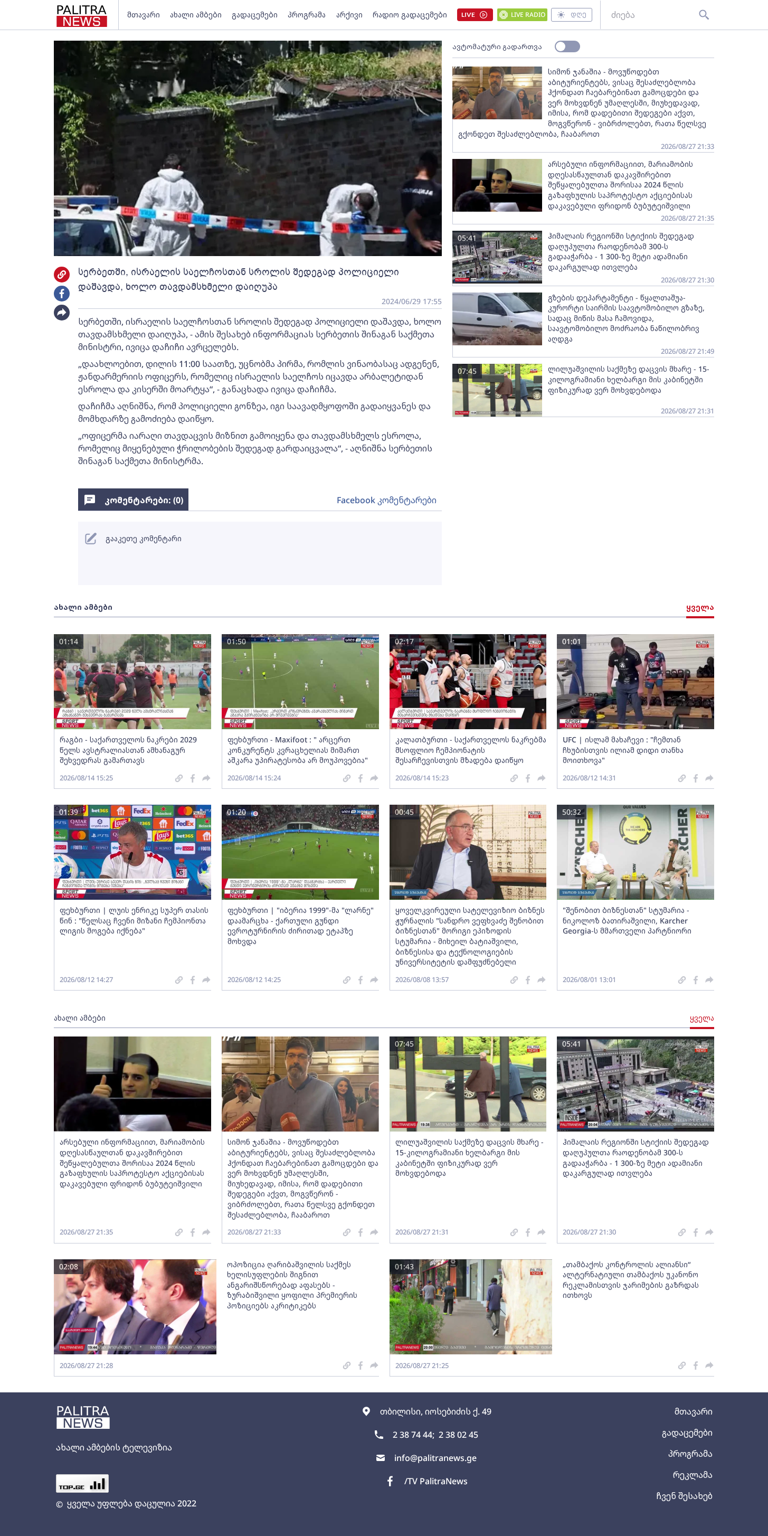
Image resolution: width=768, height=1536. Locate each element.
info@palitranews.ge (435, 1458)
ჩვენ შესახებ (684, 1496)
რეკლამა (693, 1475)
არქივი (349, 15)
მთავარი (143, 15)
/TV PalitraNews (436, 1481)
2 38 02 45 (458, 1434)
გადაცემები (255, 15)
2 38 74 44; (413, 1434)
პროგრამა (307, 15)
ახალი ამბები (196, 15)
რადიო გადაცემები (410, 15)
